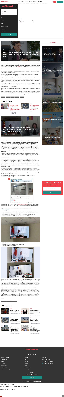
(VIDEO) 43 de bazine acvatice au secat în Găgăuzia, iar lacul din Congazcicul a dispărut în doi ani (15, 108)
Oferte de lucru (4, 365)
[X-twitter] (30, 354)
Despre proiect (4, 359)
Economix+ (40, 1)
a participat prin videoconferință (23, 204)
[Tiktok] (33, 354)
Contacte (3, 363)
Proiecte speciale (32, 1)
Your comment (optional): (8, 389)
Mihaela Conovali (6, 134)
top (21, 97)
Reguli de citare (4, 367)
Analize (22, 1)
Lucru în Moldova (27, 367)
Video (27, 1)
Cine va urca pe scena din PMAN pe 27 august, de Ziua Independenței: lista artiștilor (15, 311)
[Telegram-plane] (35, 354)
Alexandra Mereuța (13, 112)
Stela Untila (5, 59)
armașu (8, 97)
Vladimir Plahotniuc (14, 301)
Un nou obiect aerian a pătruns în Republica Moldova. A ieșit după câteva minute (15, 320)
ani (3, 97)
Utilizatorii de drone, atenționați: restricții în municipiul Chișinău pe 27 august (34, 320)
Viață (31, 103)
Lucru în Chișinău (52, 42)
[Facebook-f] (28, 354)
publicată (18, 66)
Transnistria (26, 361)
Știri (19, 1)
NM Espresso (27, 359)
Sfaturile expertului (28, 369)
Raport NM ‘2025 (27, 370)
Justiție (26, 365)
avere (12, 97)
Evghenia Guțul (3, 301)
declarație (17, 97)
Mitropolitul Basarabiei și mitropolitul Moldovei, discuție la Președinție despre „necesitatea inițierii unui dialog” (35, 312)
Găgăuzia (26, 363)
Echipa (2, 361)
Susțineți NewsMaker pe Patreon (7, 369)
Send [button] (1, 396)
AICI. (26, 282)
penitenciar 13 (9, 301)
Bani (3, 49)
